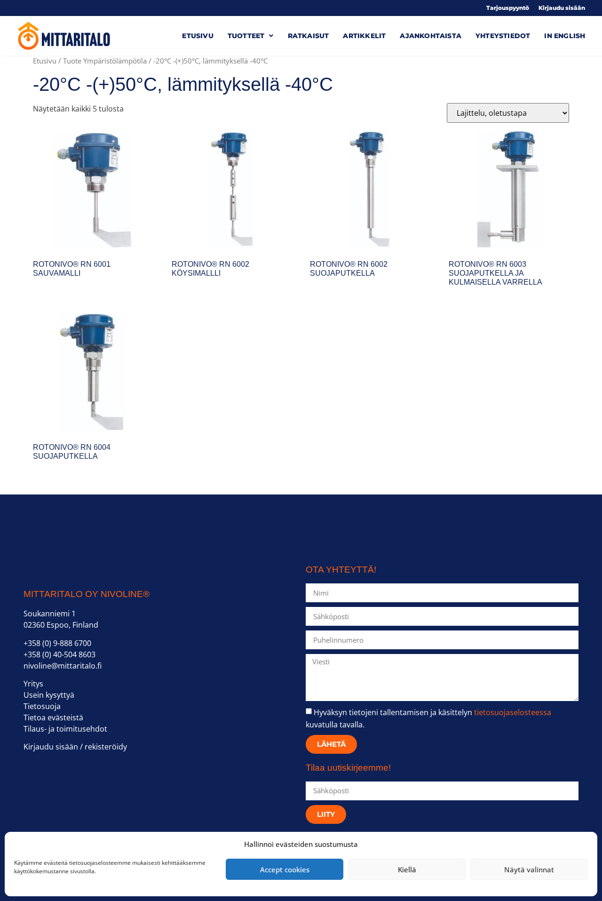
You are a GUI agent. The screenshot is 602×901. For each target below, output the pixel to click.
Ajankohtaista (430, 36)
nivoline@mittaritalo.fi (63, 666)
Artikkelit (364, 36)
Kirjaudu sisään (562, 8)
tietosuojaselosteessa (512, 712)
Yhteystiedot (502, 36)
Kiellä (407, 869)
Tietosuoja (42, 706)
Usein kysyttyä (49, 695)
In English (564, 36)
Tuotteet (246, 36)
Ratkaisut (308, 36)
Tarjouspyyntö (507, 8)
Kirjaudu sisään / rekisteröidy (75, 747)
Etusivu (197, 36)
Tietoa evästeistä (53, 717)
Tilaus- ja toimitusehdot (65, 729)
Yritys (33, 683)
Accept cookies (284, 869)
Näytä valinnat (529, 869)
